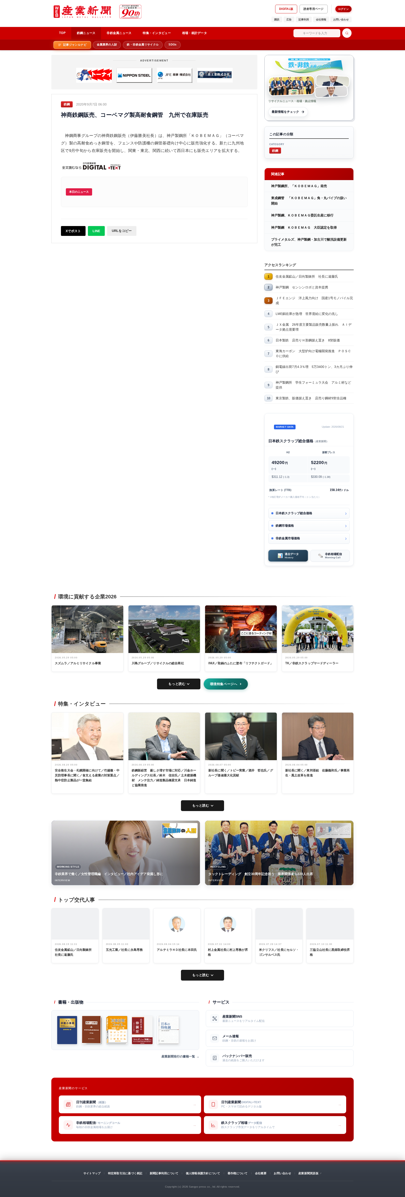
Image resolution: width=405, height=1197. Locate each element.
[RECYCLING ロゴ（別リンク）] (333, 830)
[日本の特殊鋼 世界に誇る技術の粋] (168, 1030)
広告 (289, 19)
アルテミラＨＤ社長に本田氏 (177, 950)
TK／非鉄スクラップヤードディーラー (311, 663)
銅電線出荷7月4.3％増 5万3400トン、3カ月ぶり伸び (314, 369)
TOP (62, 33)
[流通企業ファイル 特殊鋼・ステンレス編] (116, 1030)
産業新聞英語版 (308, 1173)
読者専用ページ (314, 9)
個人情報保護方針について (203, 1173)
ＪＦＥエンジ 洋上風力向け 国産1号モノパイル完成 (314, 300)
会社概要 (260, 1173)
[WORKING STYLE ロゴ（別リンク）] (180, 830)
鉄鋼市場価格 (285, 525)
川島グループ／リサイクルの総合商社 (158, 663)
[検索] (347, 33)
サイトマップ (92, 1173)
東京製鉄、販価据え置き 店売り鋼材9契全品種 (311, 398)
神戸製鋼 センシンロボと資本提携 (302, 287)
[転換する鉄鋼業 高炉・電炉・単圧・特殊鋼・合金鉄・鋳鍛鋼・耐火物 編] (92, 1030)
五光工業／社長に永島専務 (124, 950)
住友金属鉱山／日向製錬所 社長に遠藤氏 (307, 276)
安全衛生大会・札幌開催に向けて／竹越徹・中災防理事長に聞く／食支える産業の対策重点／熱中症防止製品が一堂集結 (87, 775)
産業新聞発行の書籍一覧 (178, 1056)
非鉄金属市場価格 (288, 538)
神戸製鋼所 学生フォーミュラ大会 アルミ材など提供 (313, 385)
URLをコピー (122, 231)
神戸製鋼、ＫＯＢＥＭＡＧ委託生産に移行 (302, 215)
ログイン (343, 9)
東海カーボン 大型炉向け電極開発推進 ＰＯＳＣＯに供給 (313, 353)
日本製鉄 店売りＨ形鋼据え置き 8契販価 (308, 340)
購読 (276, 19)
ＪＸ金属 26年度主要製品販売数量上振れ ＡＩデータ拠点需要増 (314, 327)
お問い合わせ (341, 19)
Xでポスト (73, 231)
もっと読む (176, 684)
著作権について (238, 1173)
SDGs (172, 44)
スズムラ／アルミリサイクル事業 (78, 663)
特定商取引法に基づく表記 (125, 1173)
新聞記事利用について (164, 1173)
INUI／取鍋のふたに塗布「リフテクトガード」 (240, 663)
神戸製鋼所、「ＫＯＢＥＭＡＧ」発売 (299, 186)
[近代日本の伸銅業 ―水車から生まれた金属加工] (142, 1030)
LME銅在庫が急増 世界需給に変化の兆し (307, 314)
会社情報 (321, 19)
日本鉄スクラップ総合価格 (294, 513)
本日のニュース (79, 191)
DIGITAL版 (286, 9)
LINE (96, 231)
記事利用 (304, 19)
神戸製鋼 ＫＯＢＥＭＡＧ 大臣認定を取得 (304, 227)
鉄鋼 (275, 150)
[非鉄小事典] (67, 1030)
